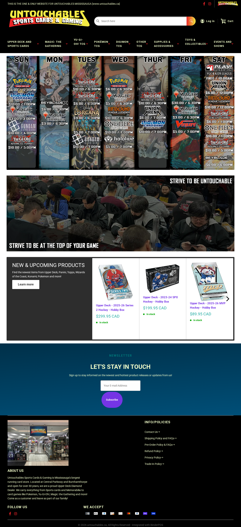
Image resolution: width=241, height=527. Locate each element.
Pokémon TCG (101, 43)
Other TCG (141, 43)
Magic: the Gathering (54, 43)
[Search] (191, 21)
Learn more (26, 284)
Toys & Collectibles (195, 44)
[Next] (227, 299)
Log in (210, 21)
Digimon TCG (122, 43)
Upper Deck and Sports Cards (19, 43)
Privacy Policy (153, 457)
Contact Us (151, 431)
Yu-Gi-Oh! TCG (79, 44)
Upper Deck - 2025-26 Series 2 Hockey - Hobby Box (114, 307)
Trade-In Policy (153, 463)
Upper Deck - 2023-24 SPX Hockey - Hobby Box (160, 299)
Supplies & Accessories (164, 43)
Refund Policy (153, 451)
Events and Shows (223, 43)
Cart (230, 21)
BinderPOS (156, 524)
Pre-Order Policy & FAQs (158, 444)
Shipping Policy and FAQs (159, 438)
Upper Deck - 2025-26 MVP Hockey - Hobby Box (208, 305)
